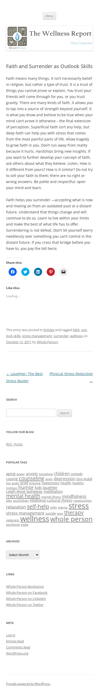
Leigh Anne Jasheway (24, 491)
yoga (24, 524)
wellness (76, 336)
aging (10, 473)
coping (12, 478)
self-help (38, 506)
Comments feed (18, 647)
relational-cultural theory (51, 500)
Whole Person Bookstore (25, 586)
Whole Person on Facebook (26, 592)
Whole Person (47, 342)
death (49, 479)
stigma (63, 507)
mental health (23, 495)
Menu (49, 16)
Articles (48, 330)
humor (26, 487)
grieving (35, 483)
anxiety (32, 473)
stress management (37, 336)
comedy (77, 474)
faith (76, 330)
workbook (13, 524)
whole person (71, 519)
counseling (31, 478)
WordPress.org (17, 653)
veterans (12, 520)
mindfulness (74, 496)
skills (53, 507)
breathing (46, 474)
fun (8, 483)
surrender (61, 336)
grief (24, 482)
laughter (50, 487)
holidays (11, 488)
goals (15, 483)
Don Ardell (84, 479)
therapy (74, 512)
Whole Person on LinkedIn (26, 598)
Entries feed (15, 641)
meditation (53, 491)
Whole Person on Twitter (24, 604)
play (9, 500)
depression (64, 478)
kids (38, 487)
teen (60, 513)
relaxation (16, 507)
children (62, 473)
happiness (50, 482)
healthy (78, 483)
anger (20, 474)
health (65, 482)
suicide (50, 513)
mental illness (51, 497)
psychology (21, 500)
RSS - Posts (14, 444)
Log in (10, 635)
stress (79, 506)
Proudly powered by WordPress (28, 684)
